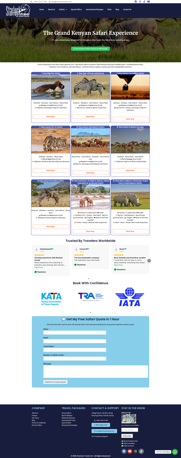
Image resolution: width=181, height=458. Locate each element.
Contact (34, 415)
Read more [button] (38, 267)
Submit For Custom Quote (55, 382)
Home (41, 9)
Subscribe (127, 436)
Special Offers (76, 9)
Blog (117, 9)
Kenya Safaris (66, 413)
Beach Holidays (67, 415)
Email (46, 338)
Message (47, 364)
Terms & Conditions (39, 423)
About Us (51, 9)
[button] (32, 260)
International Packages (94, 9)
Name (46, 329)
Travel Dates (49, 346)
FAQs (109, 9)
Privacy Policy (37, 425)
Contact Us (127, 9)
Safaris (62, 9)
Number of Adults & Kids (54, 355)
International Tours (68, 420)
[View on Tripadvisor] (36, 250)
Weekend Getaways (68, 418)
